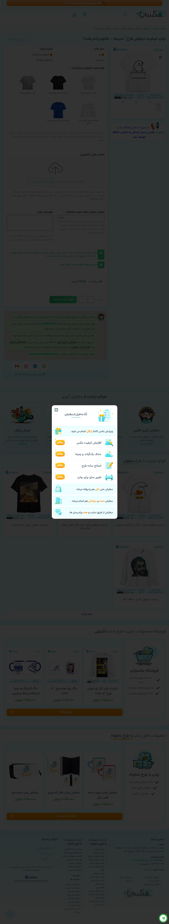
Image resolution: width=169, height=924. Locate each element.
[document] (84, 462)
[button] (56, 410)
